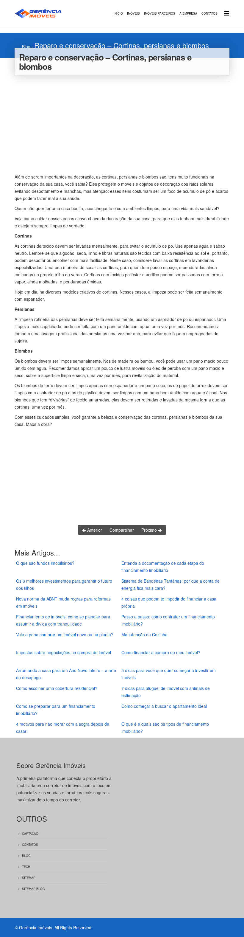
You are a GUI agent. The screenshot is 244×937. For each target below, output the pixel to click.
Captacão (30, 833)
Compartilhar (122, 530)
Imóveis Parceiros (159, 13)
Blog (26, 46)
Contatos (209, 13)
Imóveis (133, 13)
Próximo (149, 530)
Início (118, 13)
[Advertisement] (122, 126)
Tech (26, 867)
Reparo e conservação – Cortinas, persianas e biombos (121, 45)
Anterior (94, 530)
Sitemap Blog (33, 889)
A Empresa (188, 13)
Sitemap (28, 878)
